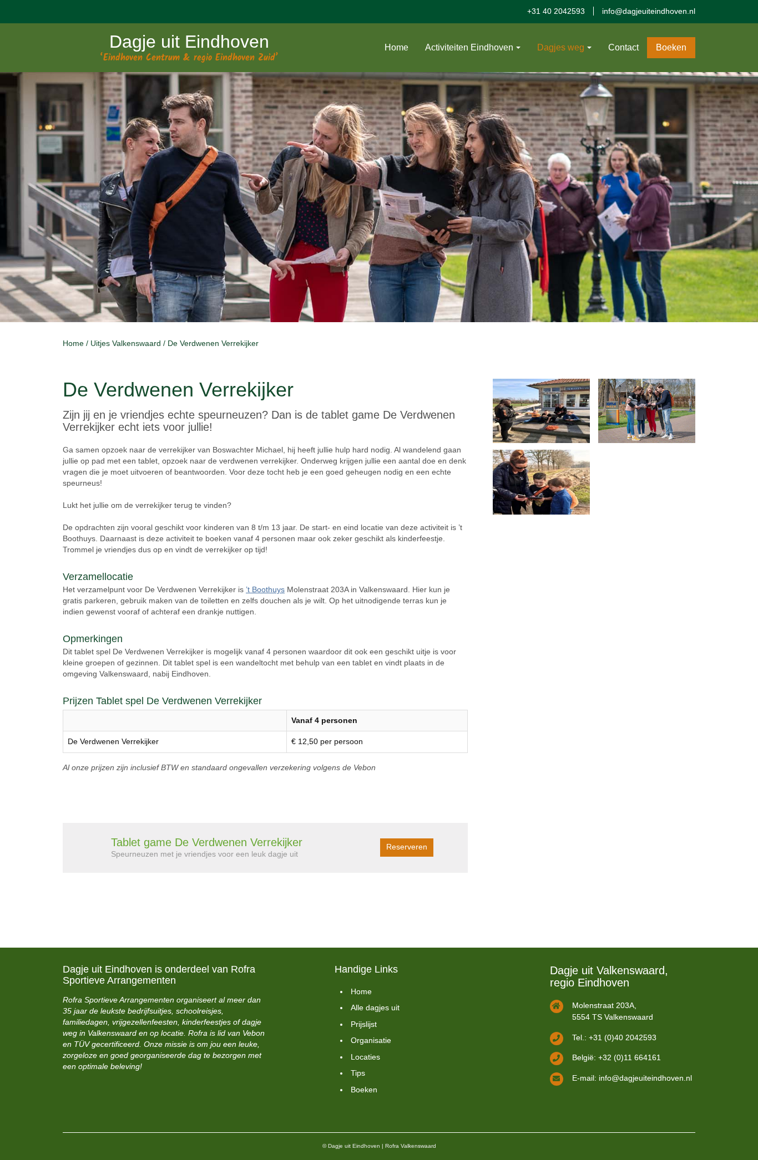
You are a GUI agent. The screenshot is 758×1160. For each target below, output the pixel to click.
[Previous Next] (379, 197)
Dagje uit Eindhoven (189, 42)
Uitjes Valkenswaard (125, 343)
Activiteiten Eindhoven (469, 47)
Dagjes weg (560, 47)
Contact (623, 47)
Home (396, 47)
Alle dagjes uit (375, 1007)
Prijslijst (364, 1024)
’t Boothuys (265, 589)
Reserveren (406, 846)
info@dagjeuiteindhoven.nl (648, 11)
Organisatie (371, 1040)
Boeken (671, 47)
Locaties (365, 1056)
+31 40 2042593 (556, 11)
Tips (358, 1073)
